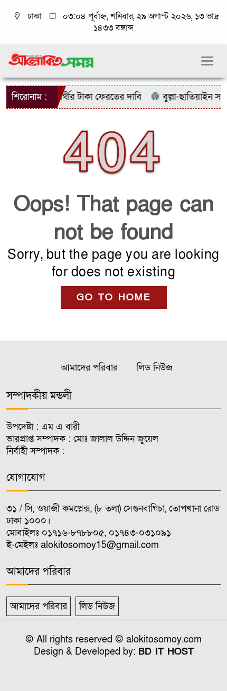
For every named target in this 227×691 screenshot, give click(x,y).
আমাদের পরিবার (89, 368)
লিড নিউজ (155, 368)
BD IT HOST (166, 652)
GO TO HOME (114, 297)
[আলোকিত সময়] (51, 59)
